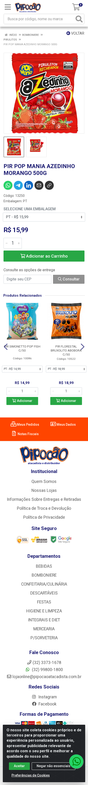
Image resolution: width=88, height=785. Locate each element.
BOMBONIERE (44, 575)
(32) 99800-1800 (47, 669)
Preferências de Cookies (30, 775)
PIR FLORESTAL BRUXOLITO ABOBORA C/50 (66, 350)
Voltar (77, 33)
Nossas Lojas (44, 490)
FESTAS (44, 602)
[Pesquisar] (79, 19)
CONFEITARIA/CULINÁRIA (44, 584)
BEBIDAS (44, 566)
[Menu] (8, 7)
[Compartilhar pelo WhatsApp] (8, 185)
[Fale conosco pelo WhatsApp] (76, 761)
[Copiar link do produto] (49, 185)
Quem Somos (44, 481)
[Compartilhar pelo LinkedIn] (28, 185)
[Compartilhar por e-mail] (38, 185)
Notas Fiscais (28, 434)
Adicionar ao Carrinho (46, 256)
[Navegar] (5, 346)
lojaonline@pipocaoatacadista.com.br (46, 676)
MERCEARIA (44, 629)
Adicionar (24, 401)
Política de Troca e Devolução (44, 508)
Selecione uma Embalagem (30, 209)
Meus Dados (66, 424)
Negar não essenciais (53, 766)
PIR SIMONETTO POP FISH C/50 (22, 348)
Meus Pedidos (27, 424)
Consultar (71, 279)
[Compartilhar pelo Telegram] (18, 185)
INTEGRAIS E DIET (44, 620)
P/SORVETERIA (44, 637)
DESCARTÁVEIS (44, 593)
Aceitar (19, 766)
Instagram (47, 697)
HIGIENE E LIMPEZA (44, 611)
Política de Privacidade (44, 517)
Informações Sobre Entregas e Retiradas (44, 499)
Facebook (47, 704)
